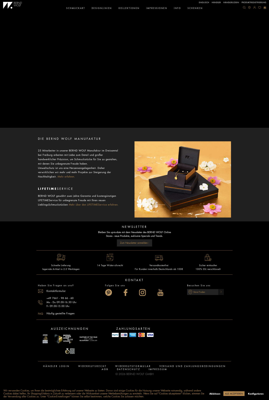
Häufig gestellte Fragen (61, 313)
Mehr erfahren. (66, 176)
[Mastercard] (141, 335)
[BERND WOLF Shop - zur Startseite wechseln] (12, 5)
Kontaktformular (56, 291)
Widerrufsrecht (92, 366)
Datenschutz (128, 369)
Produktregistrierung (254, 2)
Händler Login (56, 366)
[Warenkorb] (264, 7)
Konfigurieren (256, 394)
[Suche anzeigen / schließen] (244, 7)
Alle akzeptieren (234, 394)
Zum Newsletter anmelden (134, 243)
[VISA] (150, 335)
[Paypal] (115, 335)
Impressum (158, 369)
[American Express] (133, 335)
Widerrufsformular (133, 366)
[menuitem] (244, 7)
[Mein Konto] (254, 7)
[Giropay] (124, 335)
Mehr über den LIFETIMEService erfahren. (94, 205)
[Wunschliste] (259, 7)
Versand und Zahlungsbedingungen (192, 366)
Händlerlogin (231, 2)
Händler (216, 2)
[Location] (249, 7)
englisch (204, 2)
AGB (105, 369)
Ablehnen (214, 394)
